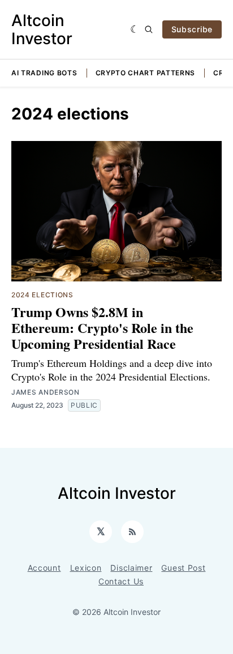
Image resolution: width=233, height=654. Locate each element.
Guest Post (183, 567)
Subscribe (192, 29)
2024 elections (42, 294)
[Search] (148, 29)
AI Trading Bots (44, 73)
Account (44, 567)
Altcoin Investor (41, 29)
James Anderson (45, 392)
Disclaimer (131, 567)
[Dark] (135, 29)
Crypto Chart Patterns (146, 73)
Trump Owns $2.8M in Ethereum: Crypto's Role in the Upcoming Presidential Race (102, 327)
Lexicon (86, 567)
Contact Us (121, 581)
